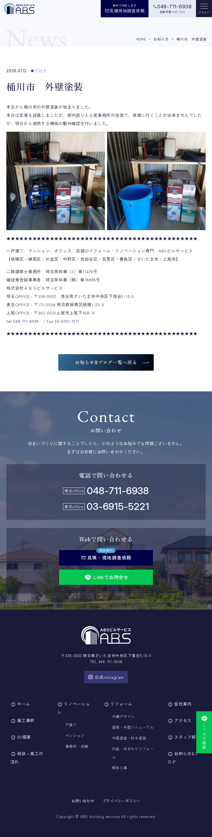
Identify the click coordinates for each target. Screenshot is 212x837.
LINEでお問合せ (111, 577)
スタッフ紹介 (187, 737)
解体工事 (119, 767)
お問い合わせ (82, 800)
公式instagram (109, 677)
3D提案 (24, 737)
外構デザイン (123, 716)
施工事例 (26, 720)
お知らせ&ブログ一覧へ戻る (106, 362)
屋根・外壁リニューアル (133, 727)
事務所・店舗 (76, 746)
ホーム (23, 704)
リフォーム (121, 704)
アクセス (183, 720)
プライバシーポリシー (122, 800)
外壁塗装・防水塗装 (129, 738)
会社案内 (183, 704)
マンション (74, 735)
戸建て (71, 724)
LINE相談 (204, 736)
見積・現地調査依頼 (106, 557)
